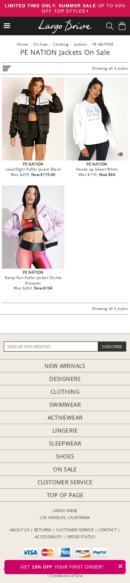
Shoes (65, 456)
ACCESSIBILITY (48, 536)
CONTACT (107, 530)
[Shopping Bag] (122, 26)
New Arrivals (64, 366)
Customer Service (65, 482)
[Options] (6, 67)
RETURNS (43, 530)
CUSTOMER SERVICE (75, 530)
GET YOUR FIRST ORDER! (72, 566)
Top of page (65, 495)
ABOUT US (20, 530)
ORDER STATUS (81, 536)
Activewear (65, 417)
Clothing (65, 391)
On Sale (65, 469)
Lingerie (65, 430)
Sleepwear (65, 443)
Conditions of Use (66, 575)
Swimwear (65, 404)
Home (22, 44)
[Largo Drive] (65, 22)
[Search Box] (110, 26)
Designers (64, 378)
